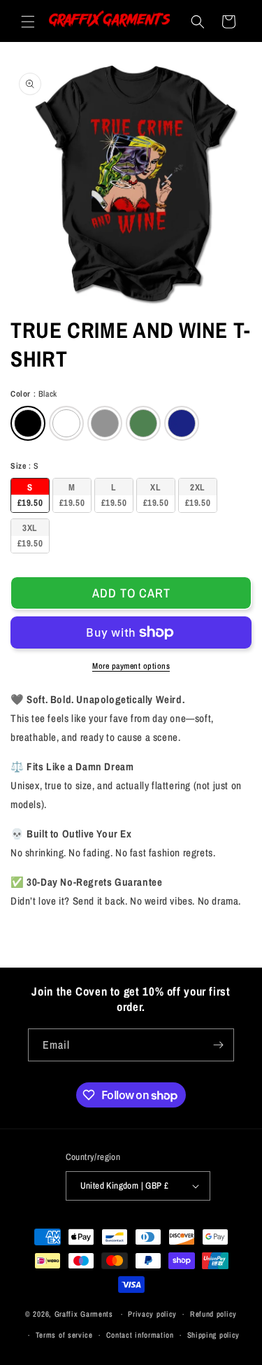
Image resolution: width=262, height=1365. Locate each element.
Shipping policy (213, 1335)
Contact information (140, 1335)
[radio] (27, 423)
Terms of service (64, 1335)
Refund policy (213, 1314)
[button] (28, 21)
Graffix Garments (83, 1314)
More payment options (131, 666)
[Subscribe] (218, 1044)
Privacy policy (152, 1314)
